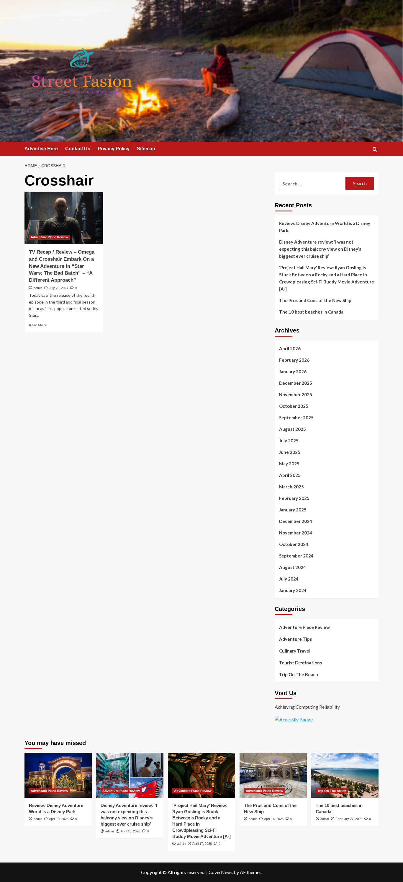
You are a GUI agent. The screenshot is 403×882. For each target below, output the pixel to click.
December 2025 (295, 383)
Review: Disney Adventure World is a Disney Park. (324, 227)
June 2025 (289, 452)
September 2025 (296, 417)
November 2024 (295, 532)
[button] (375, 149)
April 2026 (290, 348)
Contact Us (77, 148)
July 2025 (289, 440)
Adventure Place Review (49, 237)
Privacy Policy (114, 148)
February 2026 (294, 360)
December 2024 (295, 521)
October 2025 (293, 406)
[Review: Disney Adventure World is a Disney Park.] (58, 775)
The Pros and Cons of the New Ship (315, 300)
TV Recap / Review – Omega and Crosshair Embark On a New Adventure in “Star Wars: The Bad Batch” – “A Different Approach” (61, 266)
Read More (38, 325)
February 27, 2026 (349, 819)
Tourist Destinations (300, 662)
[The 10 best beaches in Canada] (345, 775)
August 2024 (292, 567)
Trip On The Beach (298, 674)
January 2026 (293, 371)
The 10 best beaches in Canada (311, 311)
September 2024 (296, 555)
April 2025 (290, 475)
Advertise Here (41, 148)
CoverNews (221, 872)
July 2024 (289, 578)
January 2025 (293, 509)
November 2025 (295, 394)
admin (38, 288)
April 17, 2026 (202, 843)
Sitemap (146, 148)
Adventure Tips (295, 639)
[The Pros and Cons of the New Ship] (273, 775)
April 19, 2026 (58, 819)
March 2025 (291, 486)
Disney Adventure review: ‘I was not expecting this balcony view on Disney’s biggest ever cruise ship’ (320, 249)
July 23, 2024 (58, 288)
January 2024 (293, 590)
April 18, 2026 (130, 831)
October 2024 (293, 544)
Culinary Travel (294, 650)
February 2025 (294, 498)
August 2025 (292, 429)
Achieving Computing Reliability (307, 707)
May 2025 (289, 463)
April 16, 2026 (274, 819)
